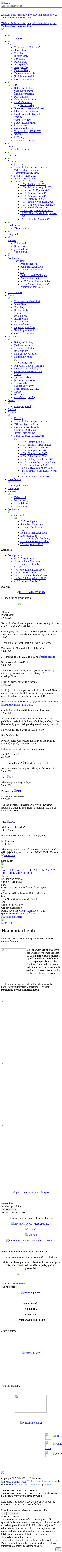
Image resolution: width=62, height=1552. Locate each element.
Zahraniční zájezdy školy (26, 172)
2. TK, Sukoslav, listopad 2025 (36, 187)
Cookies (47, 1484)
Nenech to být (27, 105)
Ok (4, 1513)
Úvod (22, 910)
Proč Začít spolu (28, 263)
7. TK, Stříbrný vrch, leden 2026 (36, 201)
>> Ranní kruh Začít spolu (27, 561)
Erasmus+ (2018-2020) (25, 175)
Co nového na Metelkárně (27, 47)
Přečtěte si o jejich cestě (37, 763)
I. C (12, 870)
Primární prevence (23, 102)
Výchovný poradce (23, 90)
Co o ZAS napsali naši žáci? (34, 284)
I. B (7, 870)
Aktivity (12, 412)
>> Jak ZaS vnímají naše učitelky (30, 575)
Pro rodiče (13, 336)
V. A (50, 870)
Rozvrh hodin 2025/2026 (32, 592)
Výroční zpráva (22, 228)
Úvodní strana (15, 292)
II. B (22, 870)
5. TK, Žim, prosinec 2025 (33, 196)
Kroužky (18, 164)
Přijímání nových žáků (25, 99)
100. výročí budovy (24, 88)
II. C (27, 870)
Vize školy (19, 53)
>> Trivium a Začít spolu (26, 564)
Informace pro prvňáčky (26, 111)
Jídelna (11, 400)
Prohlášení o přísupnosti (30, 1484)
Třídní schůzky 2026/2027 (27, 131)
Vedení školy (20, 243)
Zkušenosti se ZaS (29, 278)
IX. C (32, 873)
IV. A (44, 870)
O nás (11, 295)
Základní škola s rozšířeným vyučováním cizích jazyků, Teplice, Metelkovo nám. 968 (29, 16)
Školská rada (20, 125)
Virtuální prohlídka (32, 1422)
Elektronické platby (24, 128)
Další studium (21, 96)
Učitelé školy (20, 61)
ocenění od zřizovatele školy (18, 704)
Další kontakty (21, 246)
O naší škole (20, 50)
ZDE (11, 777)
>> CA (17, 566)
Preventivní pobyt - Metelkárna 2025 (32, 1223)
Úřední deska (14, 479)
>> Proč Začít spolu (24, 558)
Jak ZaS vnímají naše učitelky (35, 281)
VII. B (11, 873)
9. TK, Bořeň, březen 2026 (34, 207)
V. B (55, 870)
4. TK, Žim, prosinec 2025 (33, 193)
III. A (32, 870)
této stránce (9, 855)
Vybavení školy (22, 70)
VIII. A (19, 873)
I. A (3, 870)
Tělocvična (19, 58)
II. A (17, 870)
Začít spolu (19, 260)
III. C (38, 870)
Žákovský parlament (24, 79)
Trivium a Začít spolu (31, 269)
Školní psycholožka (24, 93)
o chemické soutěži (45, 701)
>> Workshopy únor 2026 (27, 581)
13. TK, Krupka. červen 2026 (35, 219)
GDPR (17, 134)
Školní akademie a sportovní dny (30, 167)
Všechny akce (9, 1209)
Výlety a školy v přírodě (26, 170)
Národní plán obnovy (24, 178)
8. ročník (32, 1235)
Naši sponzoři (21, 64)
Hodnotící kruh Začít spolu (33, 275)
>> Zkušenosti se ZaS (25, 572)
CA (22, 272)
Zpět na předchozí (13, 916)
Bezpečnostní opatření (25, 122)
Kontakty (12, 491)
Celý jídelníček (9, 1287)
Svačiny (18, 117)
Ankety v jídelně (22, 149)
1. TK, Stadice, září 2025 (33, 184)
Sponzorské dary (22, 119)
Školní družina (21, 251)
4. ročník (32, 1229)
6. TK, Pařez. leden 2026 (33, 198)
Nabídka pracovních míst (26, 76)
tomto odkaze (48, 656)
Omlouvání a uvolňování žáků (29, 108)
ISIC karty (19, 137)
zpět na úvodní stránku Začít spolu (32, 1192)
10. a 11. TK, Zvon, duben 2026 (36, 210)
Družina (12, 409)
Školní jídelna (21, 249)
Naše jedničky (21, 67)
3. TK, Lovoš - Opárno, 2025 (35, 190)
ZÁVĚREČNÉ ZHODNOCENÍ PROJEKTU (32, 1240)
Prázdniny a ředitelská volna (28, 114)
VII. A (4, 873)
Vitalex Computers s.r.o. (39, 1481)
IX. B (26, 873)
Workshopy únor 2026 (31, 287)
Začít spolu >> (15, 555)
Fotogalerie (13, 488)
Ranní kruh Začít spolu (31, 266)
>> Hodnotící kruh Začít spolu (29, 569)
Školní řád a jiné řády (24, 140)
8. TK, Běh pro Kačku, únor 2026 (37, 204)
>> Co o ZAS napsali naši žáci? (30, 578)
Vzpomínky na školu (24, 73)
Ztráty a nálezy (32, 1352)
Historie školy (21, 55)
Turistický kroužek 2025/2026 (29, 181)
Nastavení (13, 1513)
